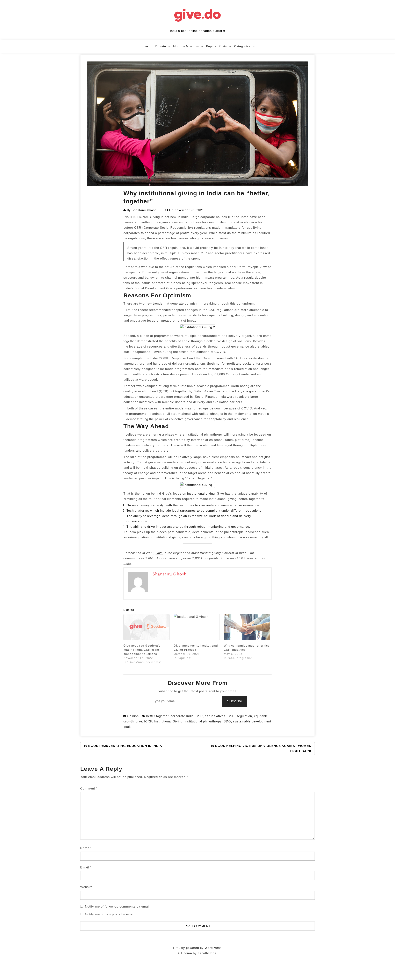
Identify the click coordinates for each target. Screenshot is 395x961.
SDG (227, 721)
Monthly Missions (186, 46)
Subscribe (234, 701)
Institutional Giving (168, 721)
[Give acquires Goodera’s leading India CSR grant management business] (146, 627)
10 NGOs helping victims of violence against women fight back (260, 748)
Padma (186, 953)
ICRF (148, 721)
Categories (242, 46)
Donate (160, 46)
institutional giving (201, 493)
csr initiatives (215, 716)
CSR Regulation (240, 716)
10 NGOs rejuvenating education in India (123, 746)
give (139, 721)
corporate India (182, 716)
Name (86, 848)
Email (85, 867)
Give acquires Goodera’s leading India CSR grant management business (141, 649)
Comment (89, 788)
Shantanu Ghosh (144, 210)
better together (157, 716)
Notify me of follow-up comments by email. (118, 906)
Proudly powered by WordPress (197, 947)
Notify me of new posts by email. (110, 914)
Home (143, 46)
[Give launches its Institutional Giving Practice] (197, 627)
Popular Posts (216, 46)
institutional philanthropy (203, 721)
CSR (199, 716)
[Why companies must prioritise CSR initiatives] (247, 627)
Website (86, 887)
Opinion (133, 716)
